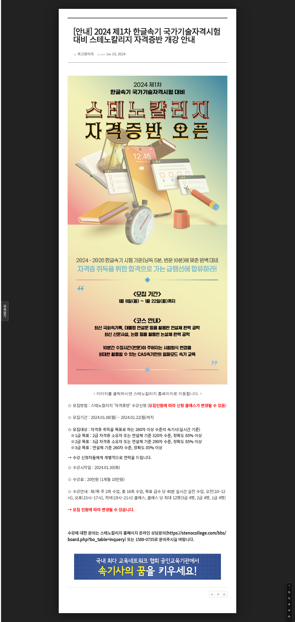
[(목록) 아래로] (289, 610)
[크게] (289, 592)
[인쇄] (289, 616)
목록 (4, 311)
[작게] (289, 598)
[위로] (289, 604)
